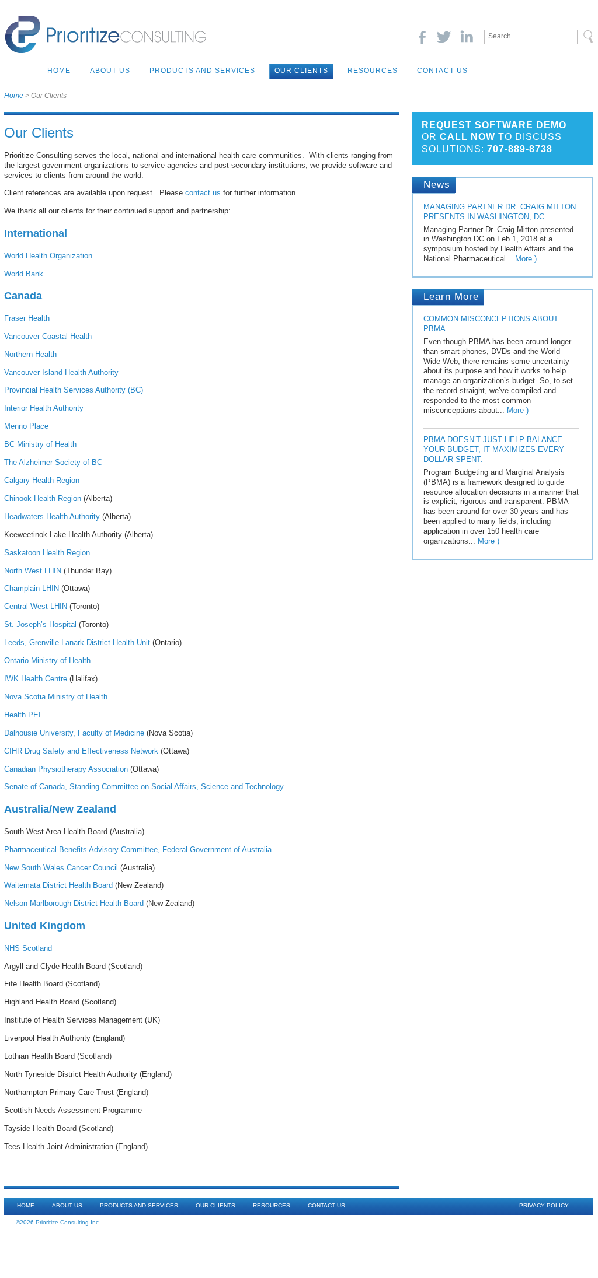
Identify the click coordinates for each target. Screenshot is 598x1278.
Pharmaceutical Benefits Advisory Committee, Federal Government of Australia (138, 849)
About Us (110, 70)
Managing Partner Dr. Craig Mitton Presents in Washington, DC (499, 211)
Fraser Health (27, 318)
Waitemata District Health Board (58, 885)
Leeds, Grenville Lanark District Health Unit (77, 642)
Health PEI (22, 714)
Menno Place (26, 426)
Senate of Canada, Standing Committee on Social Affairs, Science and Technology (144, 786)
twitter (444, 37)
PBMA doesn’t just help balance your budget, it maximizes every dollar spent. (493, 449)
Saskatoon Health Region (47, 552)
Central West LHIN (35, 606)
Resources (372, 70)
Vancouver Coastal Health (48, 336)
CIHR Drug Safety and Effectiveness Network (81, 751)
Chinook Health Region (42, 498)
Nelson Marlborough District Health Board (74, 903)
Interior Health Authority (44, 408)
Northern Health (30, 354)
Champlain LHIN (31, 588)
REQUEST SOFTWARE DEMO (494, 125)
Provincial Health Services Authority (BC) (73, 390)
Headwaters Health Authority (52, 516)
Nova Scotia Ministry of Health (55, 696)
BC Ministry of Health (40, 444)
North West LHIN (32, 570)
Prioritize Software (105, 34)
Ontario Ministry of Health (47, 660)
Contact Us (442, 70)
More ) (526, 258)
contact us (203, 192)
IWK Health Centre (35, 678)
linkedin (466, 37)
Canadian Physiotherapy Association (66, 769)
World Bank (23, 273)
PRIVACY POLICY (544, 1205)
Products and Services (202, 70)
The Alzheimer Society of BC (53, 462)
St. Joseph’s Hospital (40, 624)
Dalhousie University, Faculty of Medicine (74, 733)
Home (59, 70)
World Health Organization (48, 255)
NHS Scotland (28, 948)
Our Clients (301, 70)
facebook (422, 37)
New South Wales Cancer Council (61, 867)
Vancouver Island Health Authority (61, 372)
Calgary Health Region (41, 480)
